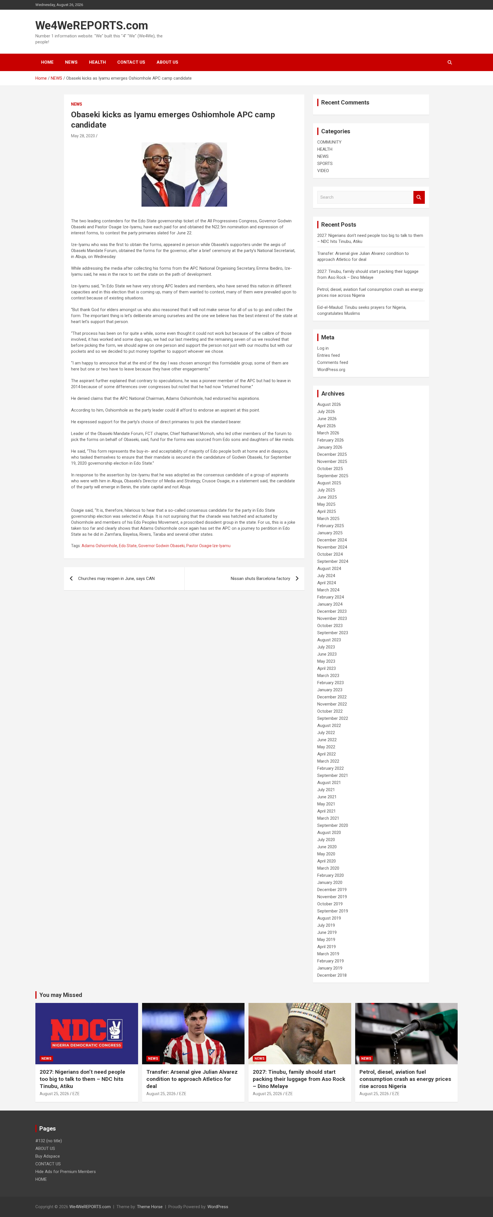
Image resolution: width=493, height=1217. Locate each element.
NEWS (71, 62)
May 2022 (326, 746)
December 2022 (332, 697)
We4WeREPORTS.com (91, 25)
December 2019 (332, 889)
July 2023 (326, 647)
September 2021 (332, 775)
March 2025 (328, 518)
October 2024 (330, 554)
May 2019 (326, 939)
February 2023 (330, 682)
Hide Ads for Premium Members (65, 1171)
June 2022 (327, 739)
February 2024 (330, 597)
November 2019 (332, 896)
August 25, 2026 (54, 1093)
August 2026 (329, 404)
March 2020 (328, 868)
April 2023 (326, 668)
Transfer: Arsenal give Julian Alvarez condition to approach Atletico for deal (192, 1079)
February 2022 (330, 768)
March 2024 (328, 590)
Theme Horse (150, 1206)
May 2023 (326, 661)
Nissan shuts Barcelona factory (260, 578)
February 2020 (330, 875)
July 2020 (326, 839)
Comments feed (332, 362)
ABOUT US (167, 62)
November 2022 (332, 704)
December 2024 (332, 540)
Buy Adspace (47, 1156)
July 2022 (326, 732)
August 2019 (329, 918)
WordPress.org (331, 369)
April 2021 (326, 811)
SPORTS (325, 163)
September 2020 (332, 825)
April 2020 (326, 861)
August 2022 (329, 725)
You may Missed (60, 995)
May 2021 (326, 804)
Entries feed (328, 355)
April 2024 (326, 582)
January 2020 (329, 882)
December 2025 (332, 454)
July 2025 (326, 490)
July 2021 (326, 789)
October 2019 (330, 903)
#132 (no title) (48, 1140)
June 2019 (327, 932)
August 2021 (329, 782)
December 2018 (332, 975)
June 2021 (327, 796)
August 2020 (329, 832)
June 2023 (327, 654)
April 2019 (326, 946)
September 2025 (332, 475)
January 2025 (329, 532)
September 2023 (332, 632)
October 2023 (330, 625)
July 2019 (326, 925)
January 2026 (329, 447)
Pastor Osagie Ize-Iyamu (208, 545)
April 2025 (326, 511)
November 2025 (332, 461)
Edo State (128, 545)
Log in (323, 348)
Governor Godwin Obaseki (161, 545)
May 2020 (326, 854)
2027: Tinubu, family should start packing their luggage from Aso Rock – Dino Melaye (299, 1079)
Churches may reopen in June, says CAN (116, 578)
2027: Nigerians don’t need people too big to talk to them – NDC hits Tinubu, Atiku (82, 1079)
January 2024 (329, 604)
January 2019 (329, 968)
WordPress (217, 1206)
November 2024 (332, 547)
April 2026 (326, 425)
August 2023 (329, 639)
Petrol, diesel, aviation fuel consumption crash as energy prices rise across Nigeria (405, 1079)
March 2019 (328, 953)
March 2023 (328, 675)
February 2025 (330, 525)
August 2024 (329, 568)
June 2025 (327, 497)
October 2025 (330, 468)
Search (419, 197)
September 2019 (332, 911)
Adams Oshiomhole (99, 545)
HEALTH (97, 62)
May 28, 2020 (83, 136)
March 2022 (328, 761)
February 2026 (330, 440)
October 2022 (330, 711)
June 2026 (327, 418)
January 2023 (329, 689)
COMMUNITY (329, 142)
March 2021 (328, 818)
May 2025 (326, 504)
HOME (47, 62)
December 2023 (332, 611)
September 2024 (332, 561)
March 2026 (328, 433)
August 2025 (329, 482)
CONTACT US (131, 62)
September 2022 (332, 718)
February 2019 (330, 961)
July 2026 (326, 411)
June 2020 (327, 846)
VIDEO (323, 170)
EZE (76, 1093)
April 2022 (326, 754)
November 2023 (332, 618)
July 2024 (326, 575)
